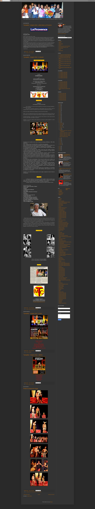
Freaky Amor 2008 (61, 233)
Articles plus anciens (51, 494)
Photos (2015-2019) (62, 273)
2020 (60, 111)
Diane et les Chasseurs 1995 (63, 225)
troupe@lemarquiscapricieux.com (39, 301)
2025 (60, 105)
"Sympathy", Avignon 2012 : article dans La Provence (37, 25)
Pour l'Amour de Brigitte (62, 278)
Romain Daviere (61, 288)
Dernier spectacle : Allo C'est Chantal (64, 46)
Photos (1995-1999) (62, 268)
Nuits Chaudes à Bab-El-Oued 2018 (64, 264)
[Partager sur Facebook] (39, 51)
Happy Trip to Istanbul (62, 238)
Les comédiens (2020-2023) (63, 77)
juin (60, 138)
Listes (60, 256)
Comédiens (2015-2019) (62, 216)
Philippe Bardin (61, 267)
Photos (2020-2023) (62, 274)
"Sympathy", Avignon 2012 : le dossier (33, 57)
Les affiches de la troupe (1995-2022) (64, 56)
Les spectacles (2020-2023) (63, 87)
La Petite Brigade (61, 243)
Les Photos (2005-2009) (62, 95)
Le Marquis (60, 248)
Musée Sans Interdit (62, 259)
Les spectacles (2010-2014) (63, 85)
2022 (60, 109)
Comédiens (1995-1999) (62, 212)
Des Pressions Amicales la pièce (64, 223)
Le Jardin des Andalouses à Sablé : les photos (67, 174)
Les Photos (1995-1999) (62, 93)
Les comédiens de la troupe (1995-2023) (65, 55)
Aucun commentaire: (31, 51)
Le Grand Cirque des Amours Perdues (64, 246)
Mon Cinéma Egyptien (61, 194)
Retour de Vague (61, 286)
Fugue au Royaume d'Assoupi (63, 235)
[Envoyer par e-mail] (36, 51)
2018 (60, 114)
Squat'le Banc (61, 299)
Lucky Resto (60, 257)
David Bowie (61, 221)
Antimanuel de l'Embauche (63, 203)
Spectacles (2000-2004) (62, 294)
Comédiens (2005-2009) (62, 214)
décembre (61, 123)
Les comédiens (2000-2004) (63, 73)
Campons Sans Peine (62, 208)
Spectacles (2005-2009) (62, 295)
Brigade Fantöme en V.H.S (63, 207)
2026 (60, 104)
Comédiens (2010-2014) (62, 215)
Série (59, 290)
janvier (61, 144)
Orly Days (60, 266)
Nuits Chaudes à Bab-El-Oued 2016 (64, 263)
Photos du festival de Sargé (30, 388)
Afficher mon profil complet (62, 33)
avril (60, 140)
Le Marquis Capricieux (60, 191)
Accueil (39, 494)
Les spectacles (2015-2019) (63, 86)
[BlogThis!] (37, 51)
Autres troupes (61, 205)
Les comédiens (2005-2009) (63, 74)
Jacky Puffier (61, 239)
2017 (60, 115)
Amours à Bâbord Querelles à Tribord (64, 202)
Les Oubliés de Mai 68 (62, 255)
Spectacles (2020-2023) (62, 298)
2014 (60, 119)
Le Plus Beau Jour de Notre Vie (63, 249)
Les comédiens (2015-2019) (63, 76)
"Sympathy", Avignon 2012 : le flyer (32, 313)
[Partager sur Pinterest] (40, 51)
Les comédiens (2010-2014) (63, 75)
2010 (60, 147)
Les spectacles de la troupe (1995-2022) (65, 54)
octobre (61, 125)
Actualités (60, 41)
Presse (30, 52)
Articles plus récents (27, 494)
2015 (60, 118)
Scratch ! (60, 289)
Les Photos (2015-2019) (62, 97)
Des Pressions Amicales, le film (63, 47)
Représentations (61, 285)
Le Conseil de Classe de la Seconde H (64, 244)
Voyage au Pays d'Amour (62, 303)
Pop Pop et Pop (61, 276)
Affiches (60, 42)
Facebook (60, 189)
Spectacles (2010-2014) (62, 296)
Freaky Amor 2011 (61, 234)
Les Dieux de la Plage (62, 253)
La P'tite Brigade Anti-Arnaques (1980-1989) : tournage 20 (66, 155)
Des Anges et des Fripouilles (63, 222)
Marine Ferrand (61, 258)
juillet (60, 129)
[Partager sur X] (38, 51)
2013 (60, 120)
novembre (61, 124)
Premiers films (61, 48)
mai (60, 139)
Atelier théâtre (61, 204)
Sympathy (32, 52)
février (61, 143)
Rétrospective (61, 50)
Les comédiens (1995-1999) (63, 72)
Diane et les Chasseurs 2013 (63, 226)
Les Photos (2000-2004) (62, 94)
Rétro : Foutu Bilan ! (66, 161)
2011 (60, 146)
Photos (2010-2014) (62, 272)
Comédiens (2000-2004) (62, 213)
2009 (60, 148)
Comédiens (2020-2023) (62, 217)
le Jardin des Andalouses (62, 247)
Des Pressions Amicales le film (63, 224)
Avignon (27, 52)
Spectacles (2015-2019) (62, 297)
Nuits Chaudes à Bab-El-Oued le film (64, 265)
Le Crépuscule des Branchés (63, 245)
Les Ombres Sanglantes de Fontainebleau (65, 254)
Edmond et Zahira (61, 227)
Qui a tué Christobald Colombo (63, 284)
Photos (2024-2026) (62, 275)
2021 (60, 110)
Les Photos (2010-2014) (62, 96)
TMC (64, 24)
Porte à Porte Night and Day (63, 277)
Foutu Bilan (60, 232)
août (60, 128)
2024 (60, 106)
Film (59, 231)
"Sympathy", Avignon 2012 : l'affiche (32, 355)
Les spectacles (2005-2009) (63, 84)
